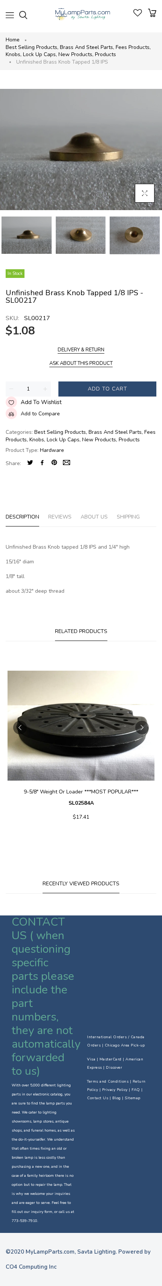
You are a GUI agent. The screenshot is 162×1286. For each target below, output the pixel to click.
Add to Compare (40, 413)
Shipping (128, 516)
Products (105, 54)
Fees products (133, 47)
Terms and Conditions (107, 1081)
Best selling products (32, 47)
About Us (94, 516)
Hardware (52, 450)
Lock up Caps (40, 54)
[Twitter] (30, 463)
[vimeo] (54, 463)
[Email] (66, 463)
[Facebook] (42, 463)
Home (13, 39)
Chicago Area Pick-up (125, 1045)
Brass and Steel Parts (87, 47)
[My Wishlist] (137, 14)
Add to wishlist (41, 402)
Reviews (60, 516)
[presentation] (20, 727)
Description (22, 516)
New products (75, 54)
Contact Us (97, 1098)
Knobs (13, 54)
